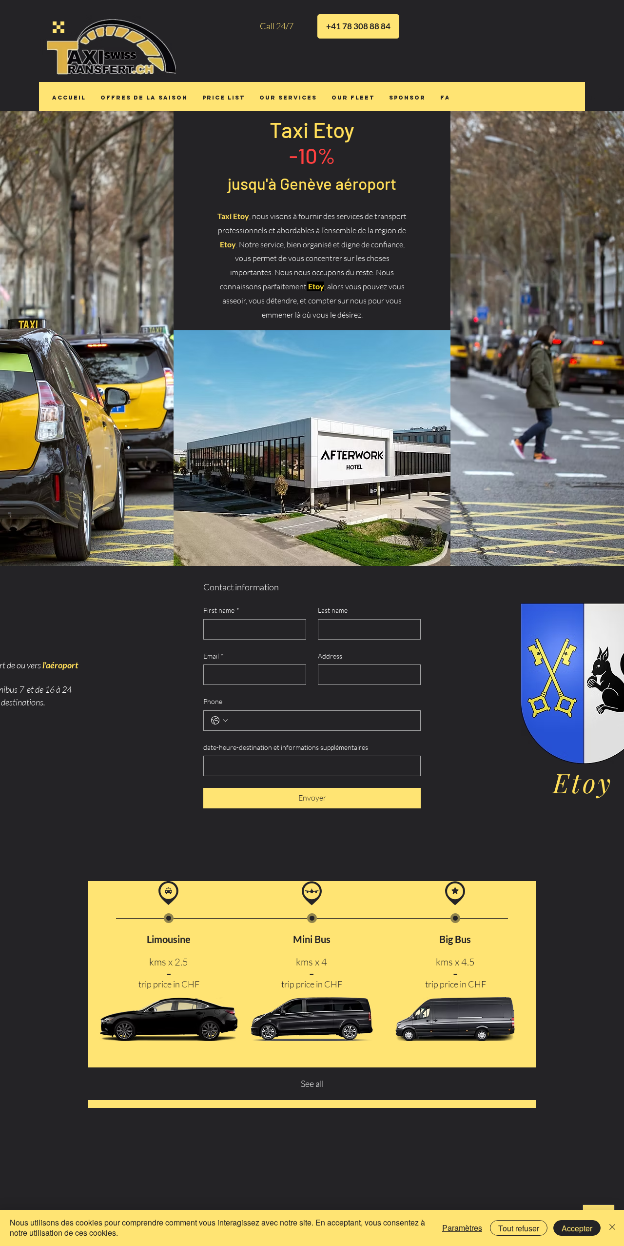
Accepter (577, 1228)
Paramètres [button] (462, 1227)
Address (330, 656)
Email (213, 656)
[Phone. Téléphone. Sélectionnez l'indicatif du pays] (219, 720)
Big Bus (455, 939)
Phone (212, 701)
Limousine (169, 939)
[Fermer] (612, 1228)
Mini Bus (312, 939)
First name (221, 610)
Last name (333, 610)
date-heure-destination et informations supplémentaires (285, 747)
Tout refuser (518, 1228)
